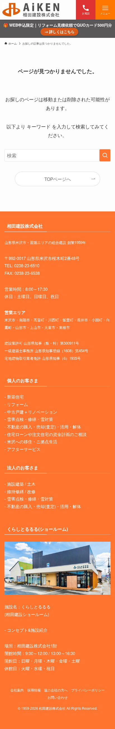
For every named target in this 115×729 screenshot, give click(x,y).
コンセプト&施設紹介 (27, 630)
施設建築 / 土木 (21, 484)
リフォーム (17, 404)
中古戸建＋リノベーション (32, 412)
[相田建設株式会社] (30, 10)
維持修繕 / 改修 (21, 491)
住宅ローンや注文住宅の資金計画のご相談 (47, 434)
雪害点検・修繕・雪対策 (30, 419)
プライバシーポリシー (88, 690)
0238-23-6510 (26, 265)
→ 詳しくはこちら (59, 31)
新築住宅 (15, 397)
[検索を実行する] (105, 155)
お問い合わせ (57, 697)
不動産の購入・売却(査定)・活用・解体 (44, 427)
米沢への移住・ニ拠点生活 (32, 441)
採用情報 (34, 690)
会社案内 (17, 690)
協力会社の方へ (56, 690)
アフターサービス (23, 449)
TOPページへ (57, 179)
